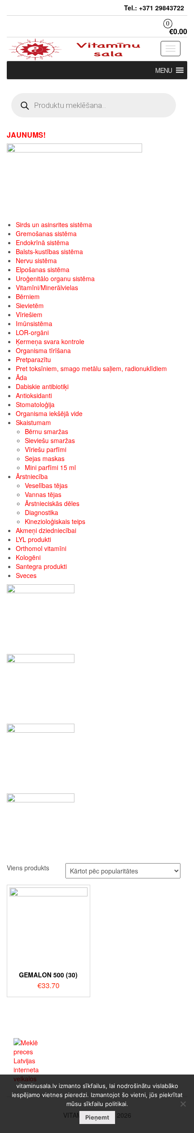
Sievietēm (30, 305)
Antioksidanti (34, 395)
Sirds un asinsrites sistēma (54, 224)
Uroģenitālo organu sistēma (55, 278)
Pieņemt (97, 1117)
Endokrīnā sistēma (42, 242)
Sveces (26, 575)
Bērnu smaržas (46, 431)
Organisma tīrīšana (43, 350)
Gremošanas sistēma (46, 233)
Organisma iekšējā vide (49, 413)
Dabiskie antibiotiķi (42, 386)
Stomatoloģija (35, 404)
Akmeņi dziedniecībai (46, 530)
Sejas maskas (45, 458)
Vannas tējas (43, 494)
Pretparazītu (33, 359)
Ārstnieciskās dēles (52, 503)
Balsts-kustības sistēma (49, 251)
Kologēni (28, 557)
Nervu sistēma (36, 260)
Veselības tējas (46, 485)
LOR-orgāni (32, 332)
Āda (21, 377)
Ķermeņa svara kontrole (50, 341)
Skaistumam (33, 422)
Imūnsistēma (34, 323)
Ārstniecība (32, 476)
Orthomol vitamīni (41, 548)
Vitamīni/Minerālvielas (47, 287)
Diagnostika (41, 512)
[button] (163, 70)
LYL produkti (33, 539)
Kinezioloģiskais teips (55, 521)
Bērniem (28, 296)
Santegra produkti (41, 566)
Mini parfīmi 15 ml (50, 467)
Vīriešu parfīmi (45, 449)
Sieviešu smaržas (50, 440)
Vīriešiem (29, 314)
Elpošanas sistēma (42, 269)
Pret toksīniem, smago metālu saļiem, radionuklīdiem (91, 368)
